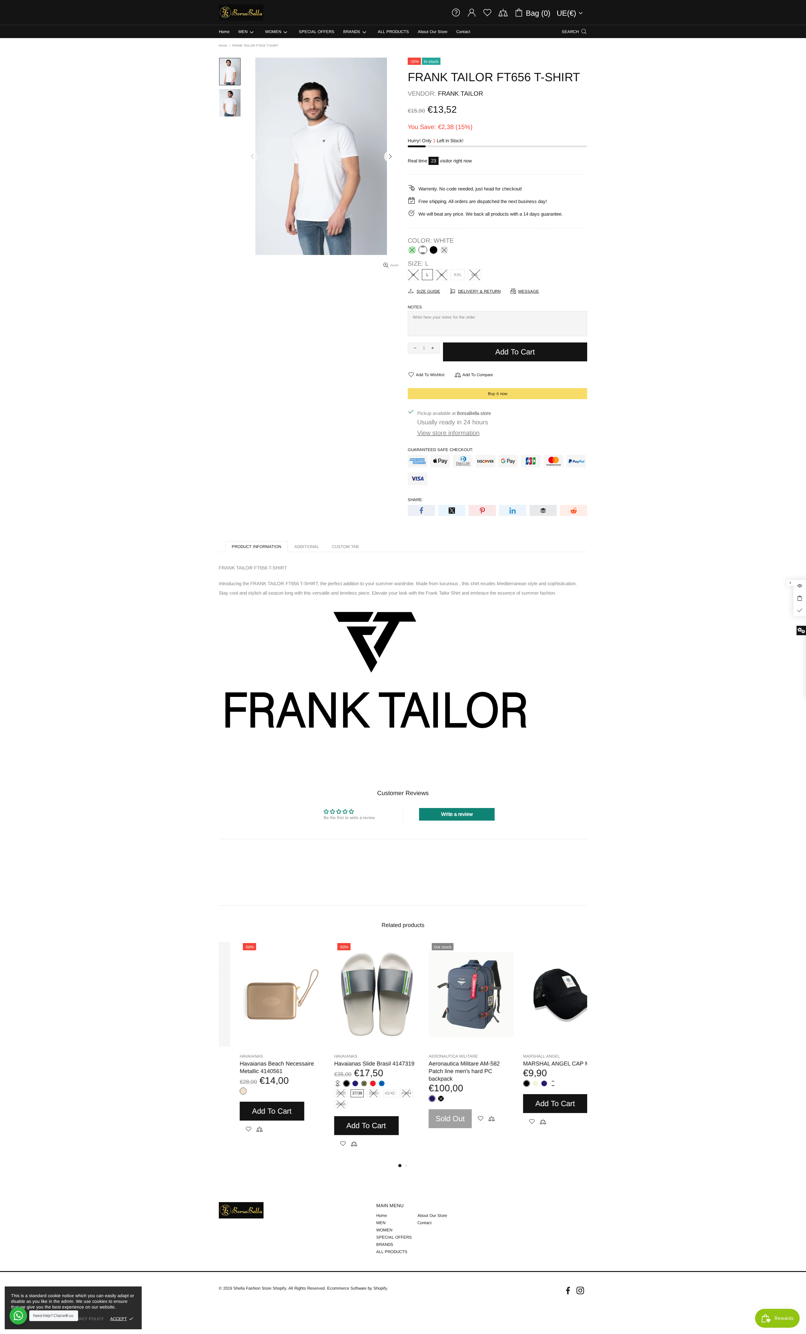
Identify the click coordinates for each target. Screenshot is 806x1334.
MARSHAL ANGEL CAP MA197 (353, 1063)
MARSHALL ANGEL (331, 1056)
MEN (380, 1222)
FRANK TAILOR (460, 93)
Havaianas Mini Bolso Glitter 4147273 (537, 1067)
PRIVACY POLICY (87, 1318)
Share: (415, 499)
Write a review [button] (457, 814)
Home (223, 45)
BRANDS (384, 1244)
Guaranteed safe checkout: (440, 449)
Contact (424, 1222)
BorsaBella (241, 12)
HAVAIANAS (419, 1056)
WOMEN (384, 1230)
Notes (415, 307)
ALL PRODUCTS (391, 1251)
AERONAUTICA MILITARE (243, 1056)
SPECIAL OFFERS (394, 1237)
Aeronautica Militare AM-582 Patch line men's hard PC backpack (254, 1071)
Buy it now (497, 393)
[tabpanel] (261, 1040)
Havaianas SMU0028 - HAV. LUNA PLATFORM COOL (443, 1067)
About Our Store (432, 1215)
